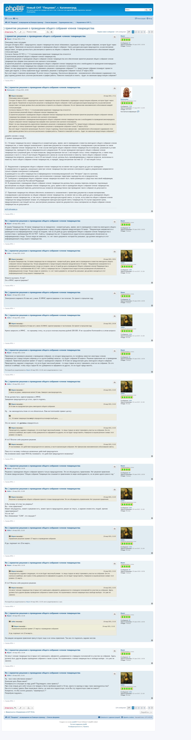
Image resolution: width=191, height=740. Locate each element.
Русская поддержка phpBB (78, 724)
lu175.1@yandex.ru (11, 209)
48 (129, 43)
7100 (130, 106)
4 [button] (141, 32)
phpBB (74, 722)
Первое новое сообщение (105, 32)
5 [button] (144, 32)
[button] (129, 31)
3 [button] (138, 32)
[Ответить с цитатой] (114, 36)
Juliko (123, 262)
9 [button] (149, 32)
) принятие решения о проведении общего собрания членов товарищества (49, 28)
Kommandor (124, 99)
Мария (123, 36)
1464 (130, 269)
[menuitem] (15, 18)
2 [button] (135, 32)
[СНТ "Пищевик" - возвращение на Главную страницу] (15, 8)
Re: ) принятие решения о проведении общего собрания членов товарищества (42, 87)
